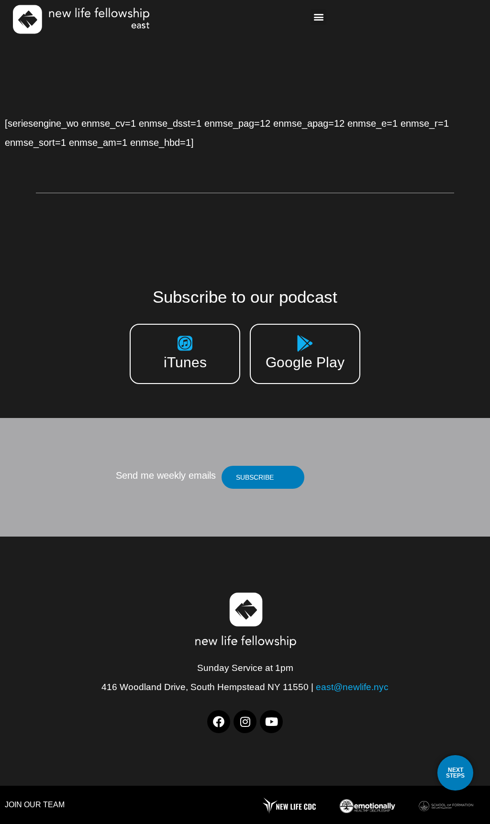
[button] (318, 17)
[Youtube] (271, 721)
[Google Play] (305, 343)
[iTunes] (185, 343)
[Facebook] (218, 721)
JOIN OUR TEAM (35, 805)
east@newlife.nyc (352, 687)
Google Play (305, 362)
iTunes (185, 362)
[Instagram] (245, 721)
